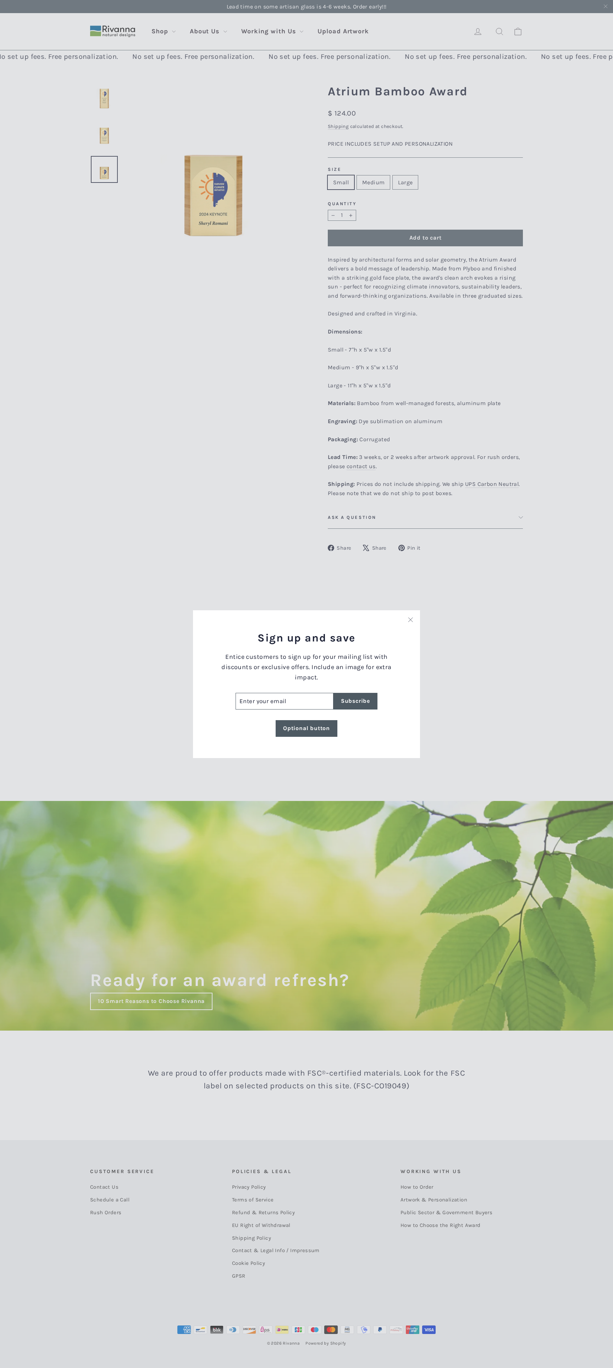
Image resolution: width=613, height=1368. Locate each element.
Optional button (306, 728)
